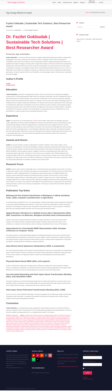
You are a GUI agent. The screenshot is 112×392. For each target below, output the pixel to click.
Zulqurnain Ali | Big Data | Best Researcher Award (89, 40)
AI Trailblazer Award (41, 317)
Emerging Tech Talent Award (35, 320)
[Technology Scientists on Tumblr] (46, 355)
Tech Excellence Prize (47, 328)
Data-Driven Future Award (23, 318)
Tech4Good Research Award (63, 328)
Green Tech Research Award (61, 321)
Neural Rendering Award (29, 325)
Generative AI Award (33, 321)
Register (75, 2)
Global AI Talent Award (45, 321)
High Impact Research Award (14, 323)
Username (89, 354)
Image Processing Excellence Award (34, 323)
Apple (36, 120)
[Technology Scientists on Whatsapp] (33, 360)
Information (91, 2)
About (59, 2)
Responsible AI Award (28, 326)
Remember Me (88, 368)
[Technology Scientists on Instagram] (38, 355)
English (93, 1)
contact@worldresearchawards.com (67, 366)
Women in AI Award (47, 329)
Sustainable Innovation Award (63, 326)
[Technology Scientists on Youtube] (33, 355)
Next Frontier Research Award (46, 325)
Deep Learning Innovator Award (40, 318)
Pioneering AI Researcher (13, 326)
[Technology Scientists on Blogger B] (42, 355)
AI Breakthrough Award (50, 315)
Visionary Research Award (33, 329)
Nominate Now (67, 2)
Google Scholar (10, 85)
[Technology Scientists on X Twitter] (38, 360)
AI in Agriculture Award (27, 317)
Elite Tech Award (22, 320)
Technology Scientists (16, 2)
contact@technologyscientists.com (67, 358)
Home (54, 2)
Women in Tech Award (60, 329)
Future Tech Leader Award (18, 321)
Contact (101, 2)
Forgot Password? (88, 379)
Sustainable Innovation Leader (15, 328)
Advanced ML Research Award (34, 315)
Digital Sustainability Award (59, 318)
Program (82, 2)
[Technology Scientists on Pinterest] (50, 355)
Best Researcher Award (54, 317)
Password (89, 361)
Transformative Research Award (15, 329)
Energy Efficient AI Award (52, 320)
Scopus (8, 83)
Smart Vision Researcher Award (44, 326)
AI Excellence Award (63, 315)
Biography (15, 315)
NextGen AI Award (60, 325)
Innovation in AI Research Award (54, 323)
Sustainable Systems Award (33, 328)
